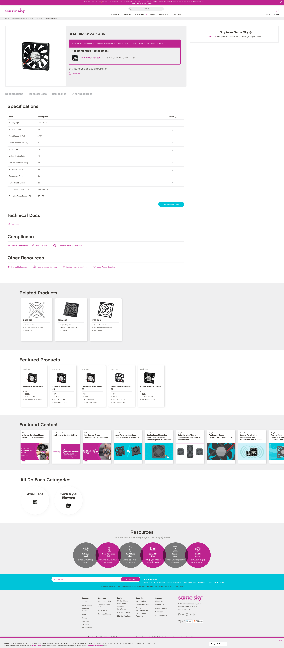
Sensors (85, 618)
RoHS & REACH (41, 246)
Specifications (14, 93)
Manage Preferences (95, 645)
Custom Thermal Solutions (76, 267)
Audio (84, 601)
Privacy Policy (178, 586)
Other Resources (82, 93)
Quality (152, 14)
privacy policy (141, 586)
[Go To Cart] (276, 11)
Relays (84, 614)
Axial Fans (39, 18)
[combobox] (146, 9)
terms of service (154, 586)
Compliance (59, 93)
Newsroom (159, 612)
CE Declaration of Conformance (69, 246)
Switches (85, 621)
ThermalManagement (87, 626)
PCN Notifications (124, 612)
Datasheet (76, 73)
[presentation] (274, 446)
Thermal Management (18, 18)
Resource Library (104, 614)
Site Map (129, 637)
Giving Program (161, 608)
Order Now (163, 14)
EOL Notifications (124, 616)
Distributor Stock (142, 605)
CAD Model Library (105, 601)
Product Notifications (19, 246)
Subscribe (130, 579)
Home (7, 18)
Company (177, 14)
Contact (268, 14)
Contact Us (159, 605)
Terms (193, 637)
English (276, 14)
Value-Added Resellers (106, 267)
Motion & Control (85, 610)
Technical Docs (38, 93)
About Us (159, 601)
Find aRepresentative (142, 609)
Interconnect (87, 605)
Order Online (141, 601)
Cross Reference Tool (104, 606)
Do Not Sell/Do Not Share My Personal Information (169, 637)
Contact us (211, 37)
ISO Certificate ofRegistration (123, 602)
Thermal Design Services (47, 267)
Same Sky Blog (103, 610)
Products (115, 14)
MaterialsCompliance (121, 608)
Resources (139, 14)
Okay (280, 640)
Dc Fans (30, 18)
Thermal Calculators (19, 267)
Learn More (168, 586)
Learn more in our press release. (142, 3)
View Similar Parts (171, 204)
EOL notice (158, 43)
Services (127, 14)
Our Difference (161, 615)
